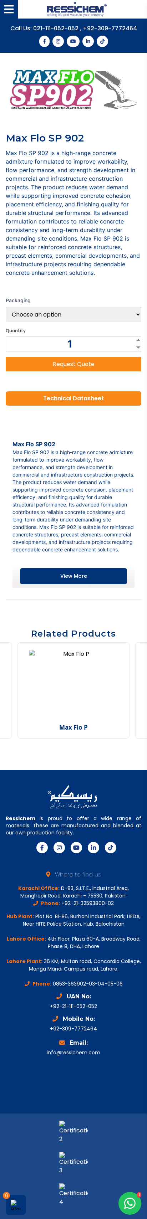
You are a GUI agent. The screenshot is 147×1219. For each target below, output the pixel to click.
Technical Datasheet (73, 398)
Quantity (16, 331)
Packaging (18, 300)
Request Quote (74, 364)
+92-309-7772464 (110, 28)
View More (73, 576)
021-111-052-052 (56, 28)
